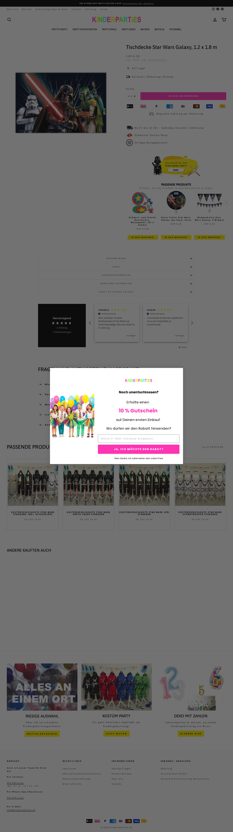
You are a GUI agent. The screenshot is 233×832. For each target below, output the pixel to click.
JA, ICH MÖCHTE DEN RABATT (139, 449)
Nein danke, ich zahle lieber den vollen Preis (138, 458)
